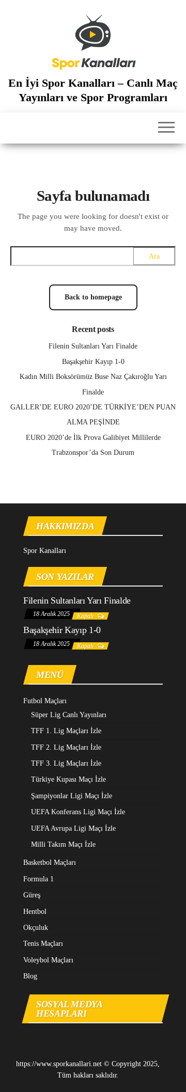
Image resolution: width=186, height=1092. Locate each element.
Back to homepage (93, 297)
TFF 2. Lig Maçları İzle (66, 747)
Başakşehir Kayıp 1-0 (93, 362)
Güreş (31, 895)
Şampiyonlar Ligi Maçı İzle (71, 796)
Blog (30, 976)
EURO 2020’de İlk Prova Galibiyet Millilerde (93, 437)
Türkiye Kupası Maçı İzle (68, 779)
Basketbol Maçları (49, 862)
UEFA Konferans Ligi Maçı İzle (78, 812)
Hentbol (35, 911)
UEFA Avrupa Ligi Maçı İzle (73, 828)
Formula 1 (38, 879)
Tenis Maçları (43, 943)
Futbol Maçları (45, 701)
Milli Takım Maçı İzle (63, 844)
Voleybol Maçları (48, 960)
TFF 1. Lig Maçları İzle (66, 731)
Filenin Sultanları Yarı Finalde (93, 346)
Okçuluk (35, 927)
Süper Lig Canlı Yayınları (68, 715)
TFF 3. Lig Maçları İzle (66, 763)
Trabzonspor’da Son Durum (93, 452)
